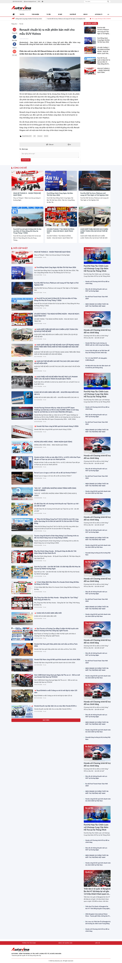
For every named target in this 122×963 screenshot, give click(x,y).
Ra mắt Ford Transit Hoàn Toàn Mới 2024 (96, 297)
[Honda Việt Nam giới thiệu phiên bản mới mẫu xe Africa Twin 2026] (22, 649)
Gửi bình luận (25, 159)
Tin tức (14, 188)
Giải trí (88, 500)
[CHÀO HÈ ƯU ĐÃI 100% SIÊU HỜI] (22, 618)
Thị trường (89, 439)
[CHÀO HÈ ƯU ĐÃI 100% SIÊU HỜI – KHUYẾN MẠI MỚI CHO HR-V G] (22, 397)
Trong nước (90, 249)
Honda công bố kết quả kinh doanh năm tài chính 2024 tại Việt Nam (98, 492)
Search (108, 1)
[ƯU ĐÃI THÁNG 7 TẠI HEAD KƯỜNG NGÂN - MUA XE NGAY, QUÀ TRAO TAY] (61, 217)
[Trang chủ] (13, 14)
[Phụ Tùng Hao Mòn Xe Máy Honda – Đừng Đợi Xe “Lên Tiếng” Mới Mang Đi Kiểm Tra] (22, 603)
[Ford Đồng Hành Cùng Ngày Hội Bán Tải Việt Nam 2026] (61, 181)
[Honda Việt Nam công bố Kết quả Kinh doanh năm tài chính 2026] (22, 665)
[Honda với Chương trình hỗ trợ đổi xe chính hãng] (97, 319)
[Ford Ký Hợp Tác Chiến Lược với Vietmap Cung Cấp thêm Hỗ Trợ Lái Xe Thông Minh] (97, 255)
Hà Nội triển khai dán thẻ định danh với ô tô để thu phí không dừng (97, 366)
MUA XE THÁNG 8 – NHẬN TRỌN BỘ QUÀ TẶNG (27, 194)
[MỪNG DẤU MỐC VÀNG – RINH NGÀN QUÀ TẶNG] (22, 447)
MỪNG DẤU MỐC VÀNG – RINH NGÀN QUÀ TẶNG (53, 442)
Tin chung (89, 623)
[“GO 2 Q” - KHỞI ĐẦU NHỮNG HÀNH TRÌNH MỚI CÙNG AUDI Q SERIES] (22, 493)
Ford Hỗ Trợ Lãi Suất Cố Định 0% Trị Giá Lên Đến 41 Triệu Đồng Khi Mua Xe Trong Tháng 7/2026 (77, 18)
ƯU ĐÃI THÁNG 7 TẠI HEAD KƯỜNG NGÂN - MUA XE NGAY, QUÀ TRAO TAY (60, 231)
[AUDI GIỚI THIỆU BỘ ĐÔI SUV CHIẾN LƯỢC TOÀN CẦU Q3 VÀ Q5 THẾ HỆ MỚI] (94, 217)
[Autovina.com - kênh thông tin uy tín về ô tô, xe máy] (21, 7)
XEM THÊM (46, 720)
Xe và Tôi (89, 808)
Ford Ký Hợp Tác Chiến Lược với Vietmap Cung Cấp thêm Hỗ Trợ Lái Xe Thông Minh (96, 268)
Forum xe (89, 375)
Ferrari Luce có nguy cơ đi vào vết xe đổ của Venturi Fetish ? (55, 473)
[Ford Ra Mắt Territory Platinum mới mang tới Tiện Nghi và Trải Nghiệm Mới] (94, 181)
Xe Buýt (88, 746)
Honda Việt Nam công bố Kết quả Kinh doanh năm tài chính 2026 (57, 659)
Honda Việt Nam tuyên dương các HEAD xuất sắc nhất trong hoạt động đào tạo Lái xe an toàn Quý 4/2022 (97, 344)
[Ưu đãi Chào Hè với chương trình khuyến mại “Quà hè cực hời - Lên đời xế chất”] (22, 509)
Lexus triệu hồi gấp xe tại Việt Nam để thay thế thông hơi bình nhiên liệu (97, 351)
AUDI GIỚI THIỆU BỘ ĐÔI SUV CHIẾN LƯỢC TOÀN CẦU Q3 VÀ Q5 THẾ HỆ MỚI (94, 231)
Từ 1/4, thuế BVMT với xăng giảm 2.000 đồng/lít (96, 359)
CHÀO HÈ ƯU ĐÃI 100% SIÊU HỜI (49, 613)
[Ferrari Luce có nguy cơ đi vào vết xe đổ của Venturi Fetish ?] (22, 478)
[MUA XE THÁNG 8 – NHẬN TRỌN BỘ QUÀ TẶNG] (27, 181)
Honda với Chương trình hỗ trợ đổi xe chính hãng (97, 282)
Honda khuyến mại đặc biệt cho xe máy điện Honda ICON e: (55, 706)
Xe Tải (87, 685)
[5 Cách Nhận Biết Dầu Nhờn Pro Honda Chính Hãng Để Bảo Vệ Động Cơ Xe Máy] (22, 587)
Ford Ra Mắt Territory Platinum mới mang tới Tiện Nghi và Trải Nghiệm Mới (28, 18)
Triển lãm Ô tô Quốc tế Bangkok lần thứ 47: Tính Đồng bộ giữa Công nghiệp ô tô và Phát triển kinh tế (97, 908)
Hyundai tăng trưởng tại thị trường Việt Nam (97, 554)
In (70, 144)
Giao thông (90, 313)
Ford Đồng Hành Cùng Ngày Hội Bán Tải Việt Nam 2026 (60, 194)
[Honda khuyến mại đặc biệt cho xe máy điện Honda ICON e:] (22, 711)
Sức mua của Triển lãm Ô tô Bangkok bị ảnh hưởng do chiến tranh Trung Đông (97, 922)
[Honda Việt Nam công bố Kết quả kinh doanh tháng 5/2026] (22, 431)
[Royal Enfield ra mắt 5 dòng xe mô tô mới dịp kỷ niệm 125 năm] (22, 696)
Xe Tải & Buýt (91, 562)
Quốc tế (88, 872)
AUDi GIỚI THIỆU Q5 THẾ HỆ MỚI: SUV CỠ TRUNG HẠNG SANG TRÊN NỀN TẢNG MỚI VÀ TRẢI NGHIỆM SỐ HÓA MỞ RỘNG (56, 347)
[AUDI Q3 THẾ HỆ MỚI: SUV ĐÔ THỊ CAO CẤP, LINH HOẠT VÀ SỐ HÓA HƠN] (22, 366)
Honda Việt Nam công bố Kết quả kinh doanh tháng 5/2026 (57, 426)
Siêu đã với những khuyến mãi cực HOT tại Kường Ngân (96, 290)
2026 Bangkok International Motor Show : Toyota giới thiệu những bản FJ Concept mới (97, 915)
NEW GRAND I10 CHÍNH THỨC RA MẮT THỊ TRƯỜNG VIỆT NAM (96, 305)
